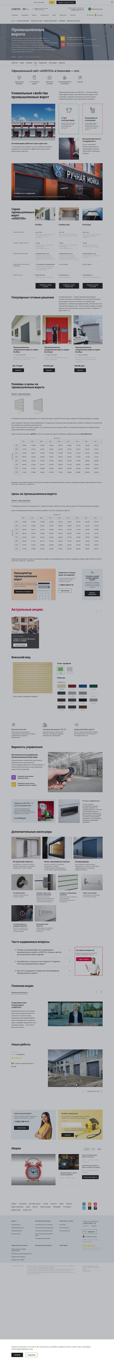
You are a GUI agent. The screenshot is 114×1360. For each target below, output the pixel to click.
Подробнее (32, 1355)
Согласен (17, 1355)
